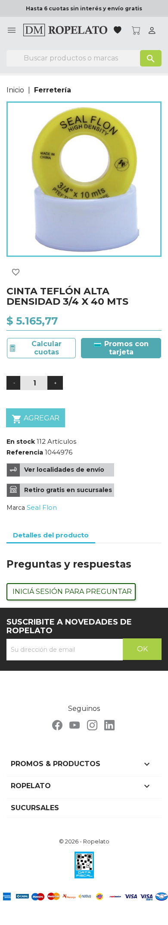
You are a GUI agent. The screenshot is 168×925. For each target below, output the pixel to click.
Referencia (24, 452)
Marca (15, 507)
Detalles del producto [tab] (51, 535)
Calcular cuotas (46, 348)
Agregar (35, 419)
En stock (20, 441)
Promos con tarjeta (125, 348)
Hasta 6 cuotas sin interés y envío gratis (84, 8)
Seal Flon (42, 507)
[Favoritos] (118, 31)
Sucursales (35, 808)
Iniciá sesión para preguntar (72, 591)
